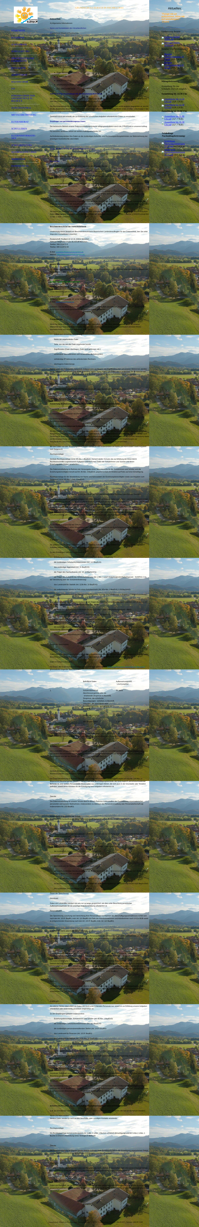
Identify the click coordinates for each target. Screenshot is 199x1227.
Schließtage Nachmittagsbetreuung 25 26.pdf (174, 144)
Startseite (18, 30)
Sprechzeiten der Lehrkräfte (22, 59)
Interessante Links (23, 152)
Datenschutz (20, 166)
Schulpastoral (21, 108)
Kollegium (18, 68)
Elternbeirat (20, 122)
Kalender (17, 37)
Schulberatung (21, 145)
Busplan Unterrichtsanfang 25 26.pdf (174, 57)
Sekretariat (19, 75)
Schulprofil (19, 44)
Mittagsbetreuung (23, 115)
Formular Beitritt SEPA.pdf (172, 38)
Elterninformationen (23, 136)
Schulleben (19, 128)
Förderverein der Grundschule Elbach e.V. (23, 98)
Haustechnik (19, 82)
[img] (24, 15)
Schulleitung (20, 51)
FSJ (13, 88)
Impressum (18, 159)
